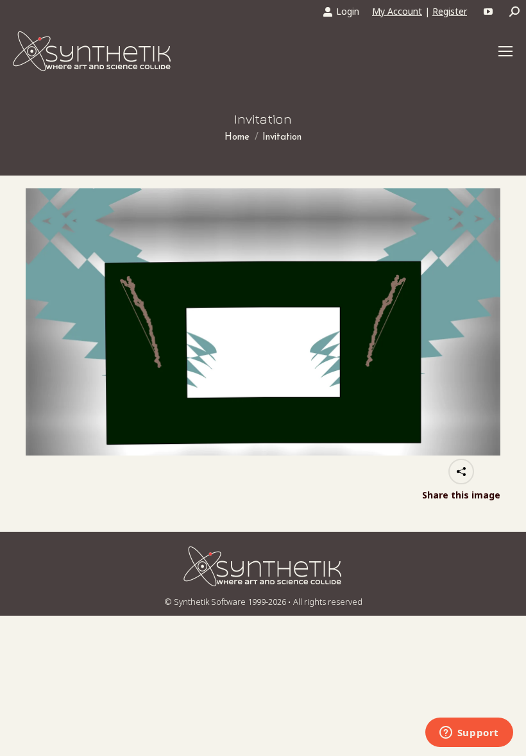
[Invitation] (263, 322)
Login (347, 11)
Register (449, 11)
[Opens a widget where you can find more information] (469, 734)
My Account (397, 11)
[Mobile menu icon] (505, 51)
